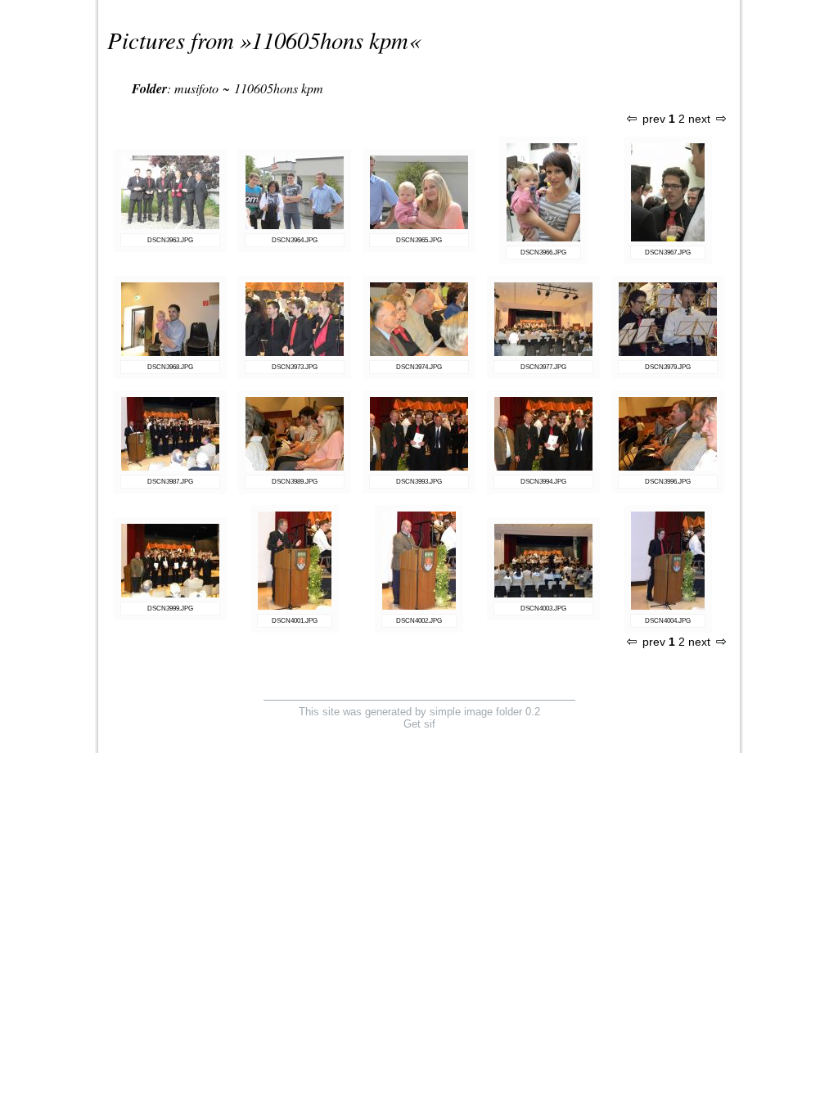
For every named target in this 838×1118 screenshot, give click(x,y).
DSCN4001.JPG (295, 620)
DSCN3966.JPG (543, 252)
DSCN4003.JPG (543, 608)
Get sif (419, 724)
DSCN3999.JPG (170, 608)
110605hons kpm (329, 40)
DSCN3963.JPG (170, 240)
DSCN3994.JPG (543, 481)
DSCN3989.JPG (295, 481)
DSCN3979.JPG (668, 367)
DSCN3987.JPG (170, 481)
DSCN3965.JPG (419, 240)
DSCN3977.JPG (543, 367)
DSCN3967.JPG (668, 252)
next (699, 119)
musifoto (196, 88)
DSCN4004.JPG (668, 620)
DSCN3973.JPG (295, 367)
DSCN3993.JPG (419, 481)
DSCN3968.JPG (170, 367)
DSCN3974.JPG (419, 367)
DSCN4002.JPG (419, 620)
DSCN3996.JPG (668, 481)
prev (654, 119)
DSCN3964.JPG (295, 240)
